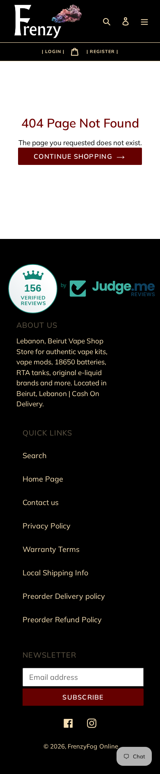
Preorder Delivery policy (64, 596)
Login (54, 51)
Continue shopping (73, 156)
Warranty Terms (51, 549)
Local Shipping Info (55, 572)
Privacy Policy (47, 526)
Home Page (43, 479)
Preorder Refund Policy (62, 619)
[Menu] (145, 20)
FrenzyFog (82, 746)
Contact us (41, 502)
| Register (101, 51)
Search (35, 455)
